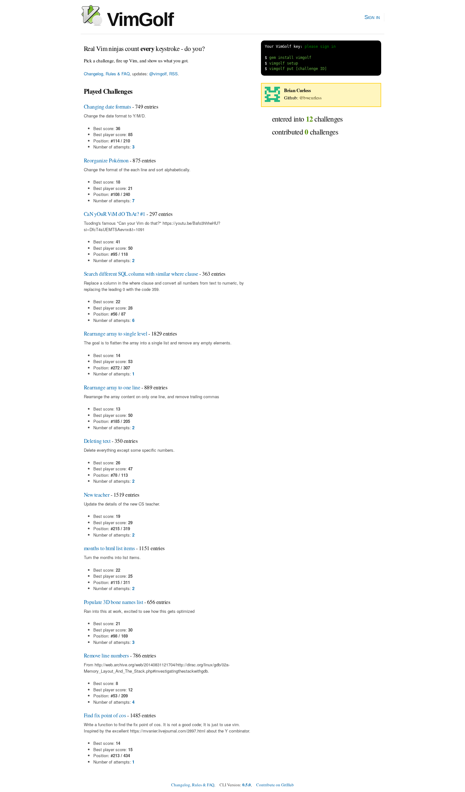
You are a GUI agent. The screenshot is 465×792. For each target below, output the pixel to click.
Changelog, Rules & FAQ (107, 74)
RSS (173, 74)
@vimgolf (158, 74)
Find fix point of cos (105, 715)
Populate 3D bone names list (113, 602)
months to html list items (109, 548)
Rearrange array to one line (112, 387)
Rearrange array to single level (115, 333)
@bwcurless (310, 97)
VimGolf (137, 19)
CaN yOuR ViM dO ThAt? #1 (115, 213)
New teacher (96, 494)
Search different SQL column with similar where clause (141, 273)
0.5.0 (246, 785)
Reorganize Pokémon (106, 160)
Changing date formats (107, 106)
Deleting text (97, 440)
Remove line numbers (106, 655)
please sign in (320, 46)
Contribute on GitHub (275, 785)
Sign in (372, 17)
